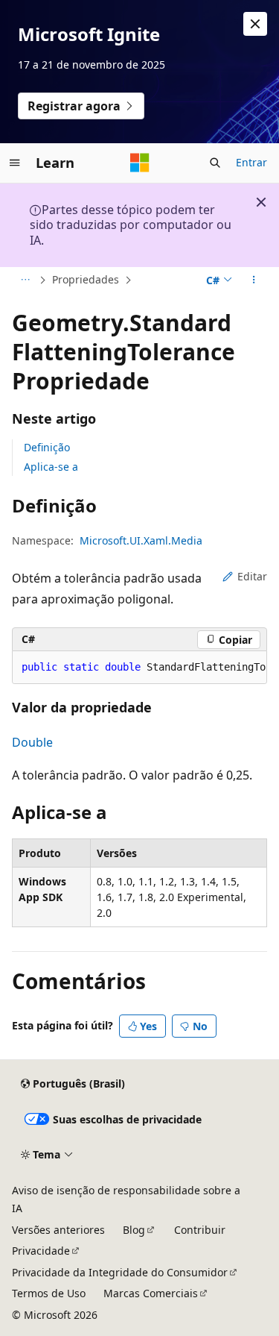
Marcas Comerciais (150, 1293)
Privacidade (41, 1251)
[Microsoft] (140, 162)
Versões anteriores (58, 1230)
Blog (134, 1230)
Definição (47, 447)
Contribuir (199, 1230)
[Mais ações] (254, 280)
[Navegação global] (15, 162)
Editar (252, 576)
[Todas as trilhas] (25, 280)
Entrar (251, 162)
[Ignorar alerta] (255, 24)
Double (32, 742)
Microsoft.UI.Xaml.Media (141, 540)
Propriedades (85, 279)
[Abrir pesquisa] (215, 162)
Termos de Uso (49, 1293)
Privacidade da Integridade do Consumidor (120, 1272)
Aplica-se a (51, 467)
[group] (139, 667)
